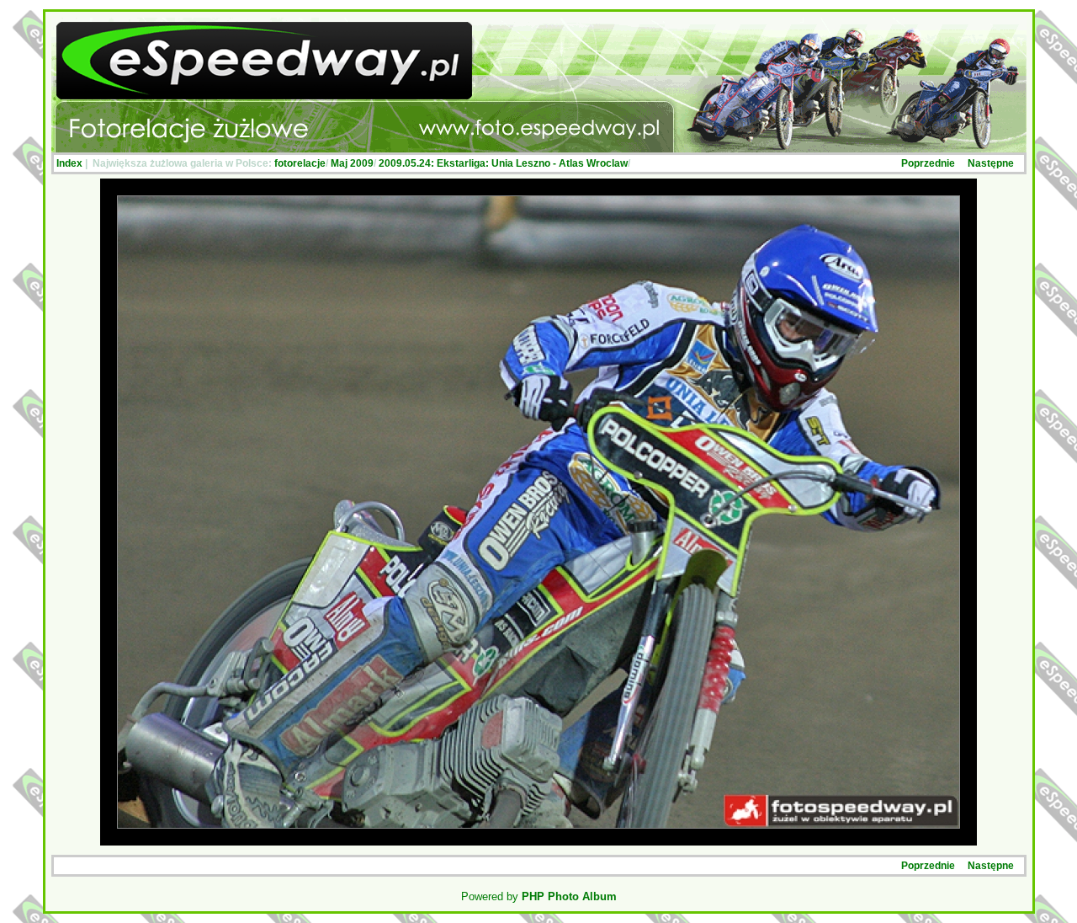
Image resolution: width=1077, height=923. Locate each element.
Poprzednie (928, 163)
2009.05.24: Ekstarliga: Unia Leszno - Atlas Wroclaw (503, 163)
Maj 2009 (352, 163)
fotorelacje (300, 163)
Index (69, 163)
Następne (991, 163)
